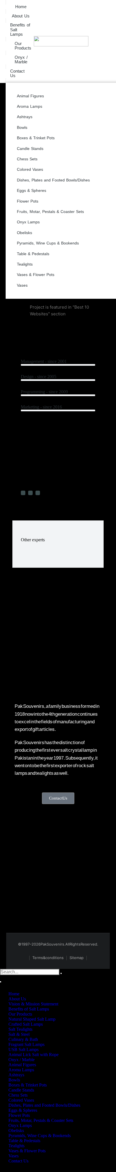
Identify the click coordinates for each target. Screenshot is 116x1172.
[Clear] (61, 973)
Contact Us (58, 798)
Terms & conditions (48, 957)
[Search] (0, 981)
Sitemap (77, 957)
